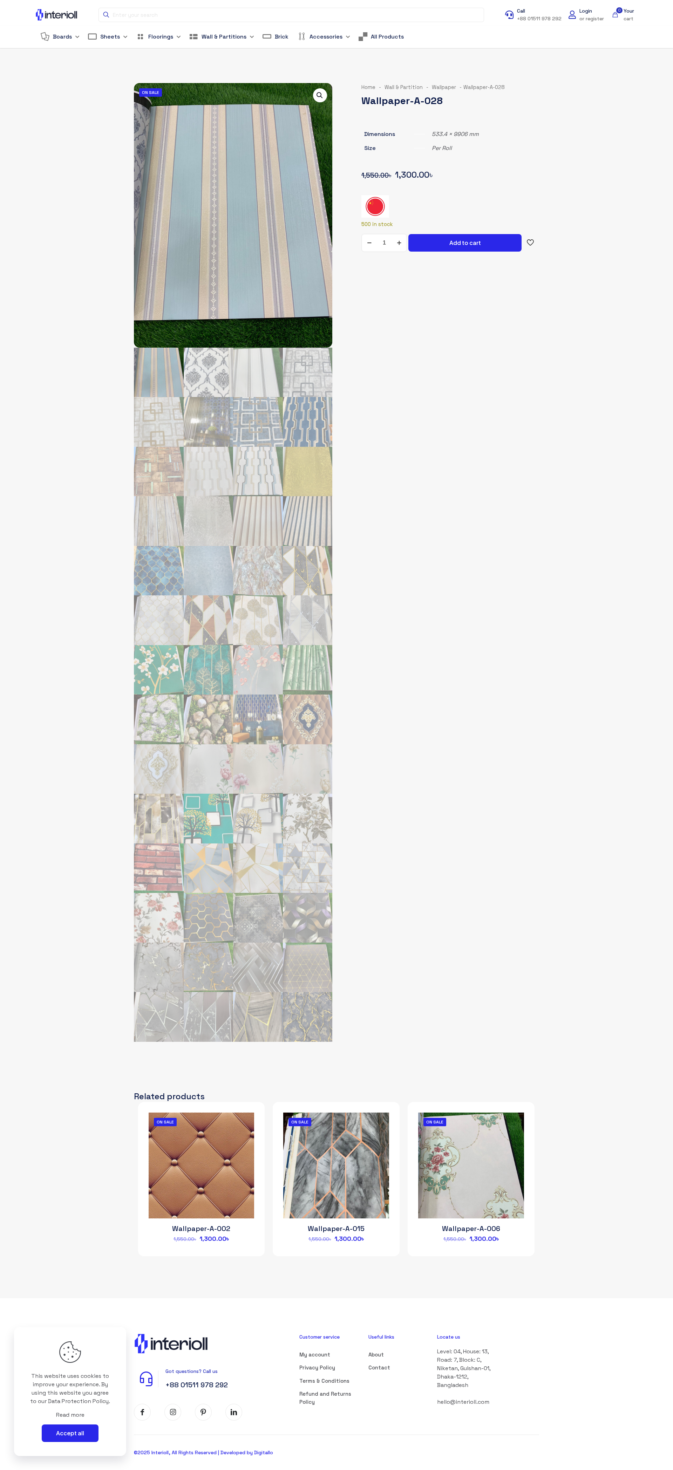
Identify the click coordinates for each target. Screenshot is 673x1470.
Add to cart (465, 242)
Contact (379, 1367)
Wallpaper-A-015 (336, 1228)
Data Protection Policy (78, 1401)
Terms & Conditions (324, 1380)
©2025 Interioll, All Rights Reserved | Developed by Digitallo (203, 1452)
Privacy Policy (317, 1367)
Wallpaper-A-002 (201, 1228)
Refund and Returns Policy (325, 1397)
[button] (320, 95)
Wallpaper (444, 87)
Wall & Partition (404, 87)
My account (314, 1354)
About (376, 1354)
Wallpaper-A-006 (471, 1228)
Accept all (70, 1433)
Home (368, 87)
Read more (70, 1414)
